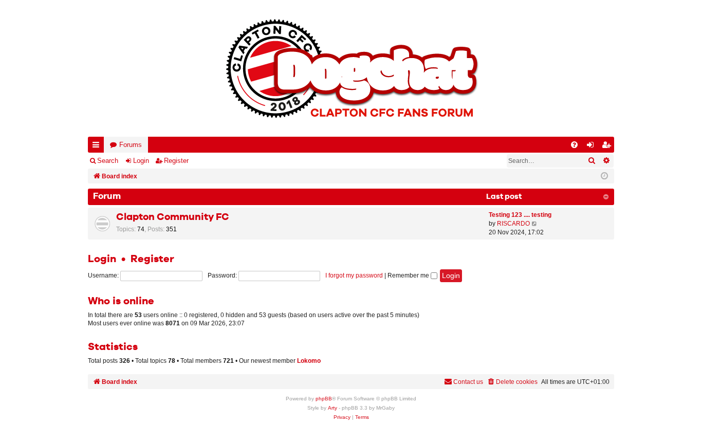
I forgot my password (354, 275)
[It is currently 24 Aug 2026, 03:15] (604, 176)
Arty (332, 408)
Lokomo (309, 360)
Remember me (409, 275)
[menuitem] (574, 145)
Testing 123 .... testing (520, 214)
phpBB (324, 398)
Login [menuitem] (592, 147)
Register (176, 160)
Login (141, 160)
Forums (130, 145)
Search (107, 160)
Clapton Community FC (172, 217)
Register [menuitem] (608, 147)
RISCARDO (513, 223)
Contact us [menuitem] (468, 381)
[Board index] (351, 68)
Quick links (98, 147)
